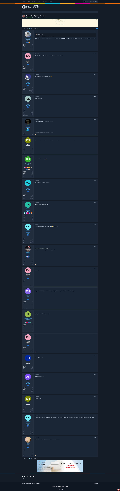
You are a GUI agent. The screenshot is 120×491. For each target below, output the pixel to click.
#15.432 (95, 268)
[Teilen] (97, 28)
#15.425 (95, 119)
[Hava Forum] (60, 6)
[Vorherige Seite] (23, 28)
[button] (86, 1)
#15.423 (95, 74)
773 (31, 28)
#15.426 (95, 138)
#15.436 (95, 355)
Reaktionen (24, 44)
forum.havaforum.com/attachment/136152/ (42, 248)
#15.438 (95, 396)
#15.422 (95, 53)
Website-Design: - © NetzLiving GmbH (60, 486)
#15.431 (95, 246)
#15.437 (95, 374)
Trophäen (24, 45)
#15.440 (95, 437)
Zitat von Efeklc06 (40, 34)
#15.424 (95, 96)
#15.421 (95, 31)
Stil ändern (96, 483)
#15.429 (95, 202)
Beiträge (24, 46)
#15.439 (95, 415)
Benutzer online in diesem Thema (29, 476)
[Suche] (96, 1)
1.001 (35, 28)
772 (29, 28)
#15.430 (95, 224)
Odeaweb (61, 489)
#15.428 (95, 180)
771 (27, 28)
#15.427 (95, 156)
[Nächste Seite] (37, 28)
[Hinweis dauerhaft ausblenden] (96, 19)
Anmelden (92, 1)
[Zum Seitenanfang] (118, 490)
